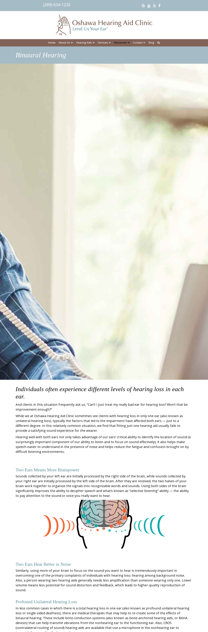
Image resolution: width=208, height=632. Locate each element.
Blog (151, 42)
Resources (120, 42)
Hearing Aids (84, 42)
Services (103, 42)
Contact (137, 42)
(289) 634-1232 (57, 4)
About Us (64, 42)
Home (51, 42)
